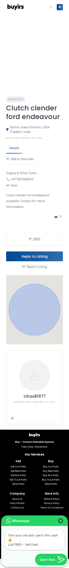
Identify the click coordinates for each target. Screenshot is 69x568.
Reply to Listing (35, 256)
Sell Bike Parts (18, 471)
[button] (34, 309)
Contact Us (17, 507)
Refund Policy (52, 499)
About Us (17, 499)
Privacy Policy (52, 503)
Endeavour (15, 99)
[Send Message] (12, 418)
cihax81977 (35, 396)
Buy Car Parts (51, 466)
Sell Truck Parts (18, 479)
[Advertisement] (34, 50)
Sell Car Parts (18, 466)
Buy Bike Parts (51, 471)
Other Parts (18, 484)
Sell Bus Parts (18, 475)
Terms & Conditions (51, 507)
